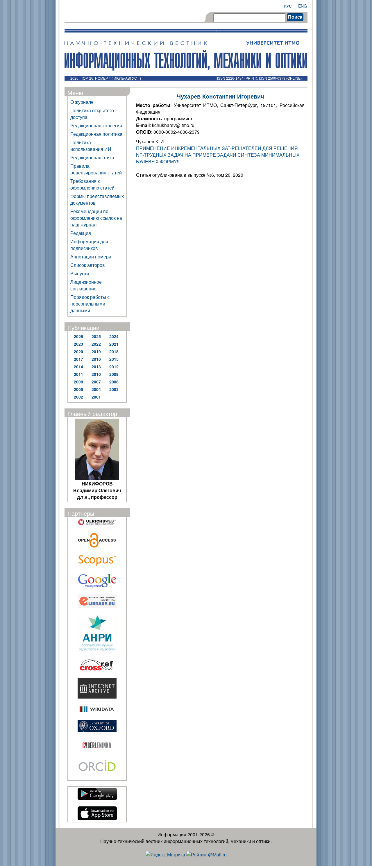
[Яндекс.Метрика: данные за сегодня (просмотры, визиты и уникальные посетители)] (165, 854)
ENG (302, 6)
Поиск (295, 17)
